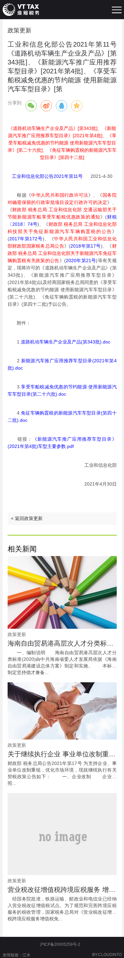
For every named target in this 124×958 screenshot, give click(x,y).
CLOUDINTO (110, 954)
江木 (26, 955)
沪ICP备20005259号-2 (60, 944)
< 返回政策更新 (27, 518)
